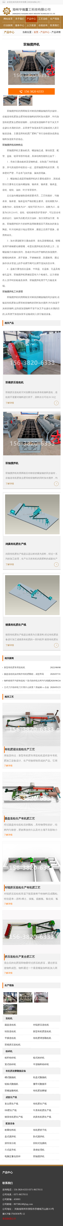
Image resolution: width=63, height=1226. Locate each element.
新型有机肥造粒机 (42, 1031)
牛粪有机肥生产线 (42, 1110)
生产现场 (54, 19)
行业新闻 (8, 25)
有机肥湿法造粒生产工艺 (20, 749)
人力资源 (31, 25)
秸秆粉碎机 (10, 1058)
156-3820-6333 (21, 1189)
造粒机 (9, 1018)
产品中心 (31, 19)
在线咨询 (42, 25)
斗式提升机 (10, 1150)
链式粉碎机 (38, 1058)
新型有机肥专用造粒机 (14, 667)
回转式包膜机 (40, 1143)
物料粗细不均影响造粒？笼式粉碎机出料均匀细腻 (27, 680)
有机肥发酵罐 (40, 1090)
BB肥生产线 (11, 1110)
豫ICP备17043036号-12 (13, 1214)
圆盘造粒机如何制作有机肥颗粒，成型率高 (24, 674)
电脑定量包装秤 (13, 1156)
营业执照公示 (9, 1218)
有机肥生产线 (40, 1103)
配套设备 (10, 1123)
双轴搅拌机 (11, 463)
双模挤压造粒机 (14, 382)
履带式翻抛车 (40, 1084)
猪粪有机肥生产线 (15, 624)
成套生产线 (11, 1097)
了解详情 (9, 403)
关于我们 (19, 19)
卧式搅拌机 (38, 1136)
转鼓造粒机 (10, 1031)
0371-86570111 (35, 1189)
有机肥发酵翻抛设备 (16, 1071)
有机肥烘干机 (40, 1130)
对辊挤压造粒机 (41, 1025)
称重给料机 (10, 1130)
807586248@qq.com (23, 1204)
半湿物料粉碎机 (41, 1064)
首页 (36, 32)
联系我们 (54, 25)
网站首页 (8, 19)
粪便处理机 (38, 1150)
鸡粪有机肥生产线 (15, 544)
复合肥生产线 (11, 1103)
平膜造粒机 (10, 1038)
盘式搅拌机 (10, 1136)
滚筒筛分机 (10, 1143)
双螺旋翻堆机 (11, 1090)
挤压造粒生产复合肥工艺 (20, 956)
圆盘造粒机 (10, 1025)
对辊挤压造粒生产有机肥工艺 (22, 887)
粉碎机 (9, 1051)
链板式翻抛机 (11, 1084)
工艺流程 (42, 19)
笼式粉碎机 (10, 1064)
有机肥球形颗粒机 (42, 1038)
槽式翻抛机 (10, 1077)
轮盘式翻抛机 (40, 1077)
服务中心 (19, 25)
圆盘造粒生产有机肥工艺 (20, 818)
